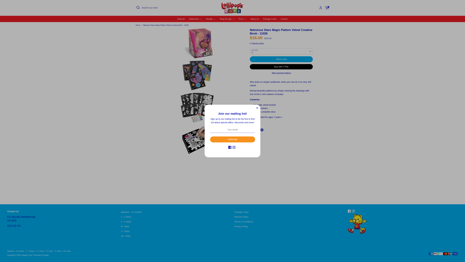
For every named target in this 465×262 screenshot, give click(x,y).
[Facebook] (229, 147)
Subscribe (232, 139)
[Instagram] (233, 147)
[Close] (257, 108)
